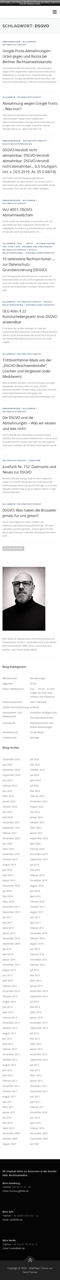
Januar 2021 (36, 833)
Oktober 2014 (9, 996)
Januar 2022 (36, 817)
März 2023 (8, 796)
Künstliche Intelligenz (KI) (43, 712)
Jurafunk (35, 460)
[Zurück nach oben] (30, 1260)
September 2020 (39, 838)
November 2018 (11, 885)
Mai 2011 (7, 1101)
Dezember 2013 (11, 1022)
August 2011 (9, 1096)
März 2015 (36, 980)
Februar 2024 (9, 785)
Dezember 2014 (11, 991)
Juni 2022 (7, 812)
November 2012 (39, 1054)
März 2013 (36, 1043)
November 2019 (39, 854)
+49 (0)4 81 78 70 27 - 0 (24, 1244)
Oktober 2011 (9, 1091)
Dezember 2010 (38, 1112)
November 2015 (11, 964)
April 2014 (7, 1012)
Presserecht (8, 723)
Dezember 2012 (11, 1054)
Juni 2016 (35, 949)
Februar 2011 (37, 1107)
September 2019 (39, 859)
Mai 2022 (35, 812)
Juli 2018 (7, 891)
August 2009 (9, 1143)
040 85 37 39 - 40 (21, 1187)
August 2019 (9, 864)
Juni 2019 (7, 869)
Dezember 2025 (11, 759)
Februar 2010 (37, 1128)
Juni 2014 (7, 1006)
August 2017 (37, 912)
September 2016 (11, 943)
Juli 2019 (34, 864)
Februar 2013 (9, 1049)
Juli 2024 (34, 775)
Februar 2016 (37, 954)
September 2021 (11, 827)
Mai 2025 (35, 764)
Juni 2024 (7, 780)
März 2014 (36, 1012)
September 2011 (39, 1091)
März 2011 (8, 1107)
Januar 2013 (36, 1049)
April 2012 (7, 1075)
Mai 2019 (35, 869)
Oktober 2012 (9, 1059)
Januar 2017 (8, 933)
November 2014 (39, 991)
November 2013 (39, 1022)
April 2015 (7, 980)
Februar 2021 (9, 833)
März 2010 (8, 1128)
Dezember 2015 (38, 959)
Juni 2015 (7, 975)
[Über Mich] (30, 649)
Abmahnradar (9, 678)
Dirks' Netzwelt (38, 702)
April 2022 (7, 817)
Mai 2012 (35, 1070)
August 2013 (9, 1033)
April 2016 (7, 954)
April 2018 (35, 896)
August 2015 (9, 970)
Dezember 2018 (38, 880)
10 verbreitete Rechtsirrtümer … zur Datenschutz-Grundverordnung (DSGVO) (28, 264)
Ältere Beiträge (13, 548)
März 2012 (36, 1075)
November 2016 (11, 938)
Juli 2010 (7, 1117)
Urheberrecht (9, 737)
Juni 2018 (35, 891)
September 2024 (11, 775)
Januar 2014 (36, 1017)
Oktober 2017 (37, 906)
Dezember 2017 (11, 906)
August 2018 (37, 885)
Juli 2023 (34, 785)
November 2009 (39, 1133)
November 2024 (11, 769)
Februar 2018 (37, 901)
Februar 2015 (9, 985)
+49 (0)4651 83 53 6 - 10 (25, 1215)
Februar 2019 (37, 875)
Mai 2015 (35, 975)
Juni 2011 (35, 1096)
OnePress (34, 1268)
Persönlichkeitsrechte (40, 253)
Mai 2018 (7, 896)
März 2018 (8, 901)
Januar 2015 (36, 985)
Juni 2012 (7, 1070)
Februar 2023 (37, 796)
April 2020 (35, 843)
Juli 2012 (34, 1064)
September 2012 (39, 1059)
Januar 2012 (36, 1080)
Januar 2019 (8, 880)
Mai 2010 (7, 1122)
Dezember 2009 (11, 1133)
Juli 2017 (7, 917)
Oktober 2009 (9, 1138)
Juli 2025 (34, 759)
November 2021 (11, 822)
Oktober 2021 (37, 822)
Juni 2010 (35, 1117)
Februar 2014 (9, 1017)
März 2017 (8, 927)
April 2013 (7, 1043)
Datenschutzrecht (14, 44)
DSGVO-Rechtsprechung (17, 144)
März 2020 (8, 848)
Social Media (37, 732)
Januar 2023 (8, 801)
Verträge (34, 737)
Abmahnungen (11, 41)
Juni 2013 (7, 1038)
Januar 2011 (8, 1112)
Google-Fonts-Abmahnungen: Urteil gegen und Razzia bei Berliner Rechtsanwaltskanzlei (27, 56)
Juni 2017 (35, 917)
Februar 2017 (37, 927)
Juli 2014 (34, 1001)
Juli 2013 (34, 1033)
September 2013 (39, 1028)
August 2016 (37, 943)
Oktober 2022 (9, 806)
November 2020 (11, 838)
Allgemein (29, 41)
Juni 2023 (7, 790)
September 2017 (11, 912)
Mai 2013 (35, 1038)
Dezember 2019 (11, 854)
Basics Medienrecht (13, 688)
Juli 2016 (7, 949)
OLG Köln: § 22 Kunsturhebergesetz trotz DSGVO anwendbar (29, 316)
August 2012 (9, 1064)
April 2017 (35, 922)
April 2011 (35, 1101)
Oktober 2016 (37, 938)
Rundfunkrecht (10, 732)
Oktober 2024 (37, 769)
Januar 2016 (8, 959)
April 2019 (7, 875)
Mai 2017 (7, 922)
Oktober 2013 (9, 1028)
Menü (54, 12)
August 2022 (37, 806)
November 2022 (39, 801)
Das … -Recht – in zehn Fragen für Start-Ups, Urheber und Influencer (42, 692)
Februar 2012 (9, 1080)
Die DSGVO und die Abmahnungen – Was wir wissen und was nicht (29, 423)
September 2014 (39, 996)
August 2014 (9, 1001)
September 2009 (39, 1138)
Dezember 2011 (11, 1086)
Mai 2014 (35, 1006)
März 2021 (36, 827)
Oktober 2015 (37, 964)
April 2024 (35, 780)
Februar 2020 (37, 848)
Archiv (33, 683)
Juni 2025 (7, 764)
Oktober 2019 (9, 859)
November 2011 (39, 1086)
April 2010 (35, 1122)
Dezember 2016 (38, 933)
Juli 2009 (34, 1143)
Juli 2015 (34, 970)
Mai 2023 (35, 790)
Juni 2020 (7, 843)
